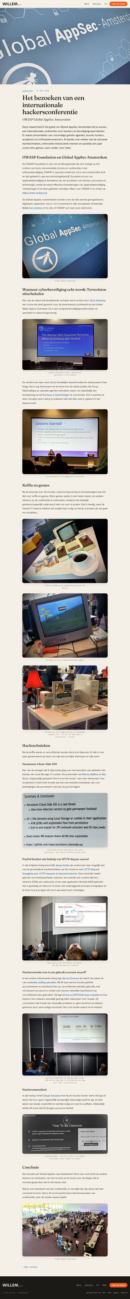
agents (116, 1293)
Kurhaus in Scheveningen (56, 394)
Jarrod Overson (70, 978)
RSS (104, 1293)
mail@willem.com (94, 1293)
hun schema (35, 207)
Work (86, 4)
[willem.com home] (12, 4)
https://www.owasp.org (34, 192)
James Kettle (62, 865)
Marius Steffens (90, 774)
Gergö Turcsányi (52, 1095)
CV (106, 4)
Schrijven (97, 4)
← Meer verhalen (30, 1267)
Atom (109, 1293)
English (124, 1293)
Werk (78, 1285)
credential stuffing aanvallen (41, 982)
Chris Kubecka (97, 300)
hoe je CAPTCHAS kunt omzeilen (82, 994)
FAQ (104, 1285)
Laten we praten (118, 4)
